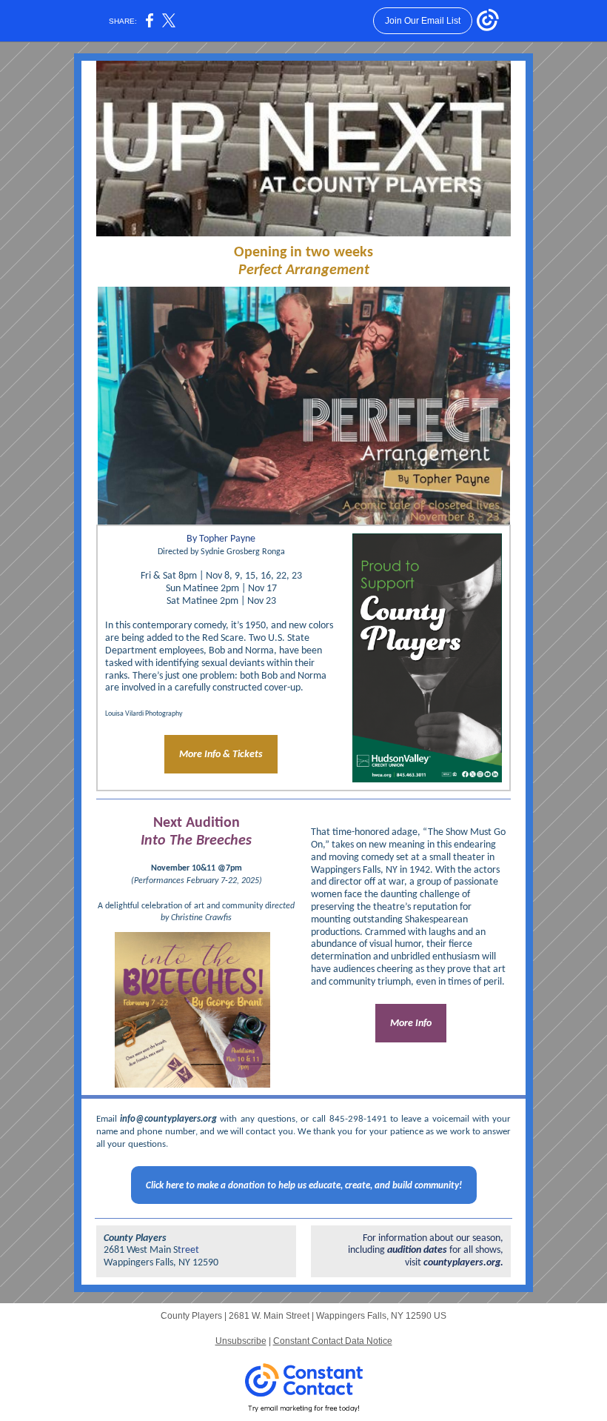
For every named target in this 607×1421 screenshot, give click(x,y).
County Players (135, 1238)
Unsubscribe (240, 1341)
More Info (411, 1023)
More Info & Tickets (221, 754)
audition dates (417, 1250)
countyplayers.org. (463, 1262)
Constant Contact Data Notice (332, 1341)
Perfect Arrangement (303, 270)
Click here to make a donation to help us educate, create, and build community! (304, 1186)
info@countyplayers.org (170, 1119)
